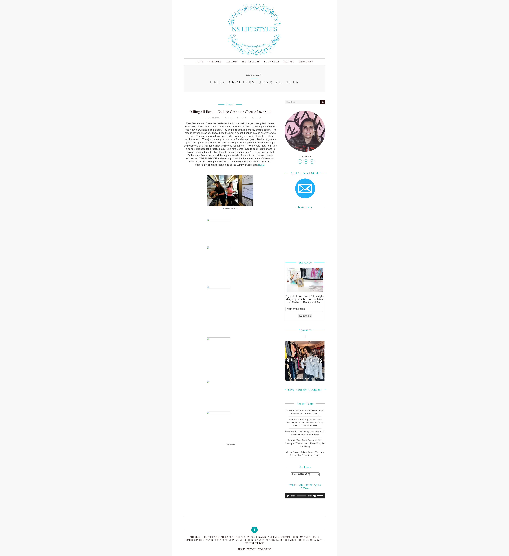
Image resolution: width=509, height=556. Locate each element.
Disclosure (264, 549)
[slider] (320, 495)
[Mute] (314, 495)
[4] (300, 378)
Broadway (306, 62)
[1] (292, 378)
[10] (317, 378)
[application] (305, 495)
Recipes (289, 62)
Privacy (251, 549)
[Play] (288, 495)
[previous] (288, 361)
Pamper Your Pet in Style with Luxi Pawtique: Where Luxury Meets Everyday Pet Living (305, 443)
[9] (314, 378)
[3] (298, 378)
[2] (295, 378)
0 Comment (256, 117)
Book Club (271, 62)
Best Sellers (251, 62)
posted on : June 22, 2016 (209, 117)
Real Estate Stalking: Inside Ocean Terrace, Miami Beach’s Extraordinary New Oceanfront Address (305, 422)
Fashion (231, 62)
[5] (303, 378)
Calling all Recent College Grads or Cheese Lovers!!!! (230, 112)
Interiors (214, 62)
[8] (312, 378)
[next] (321, 361)
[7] (309, 378)
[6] (306, 378)
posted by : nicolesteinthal (235, 117)
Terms (241, 549)
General (230, 104)
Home (199, 62)
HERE (261, 164)
